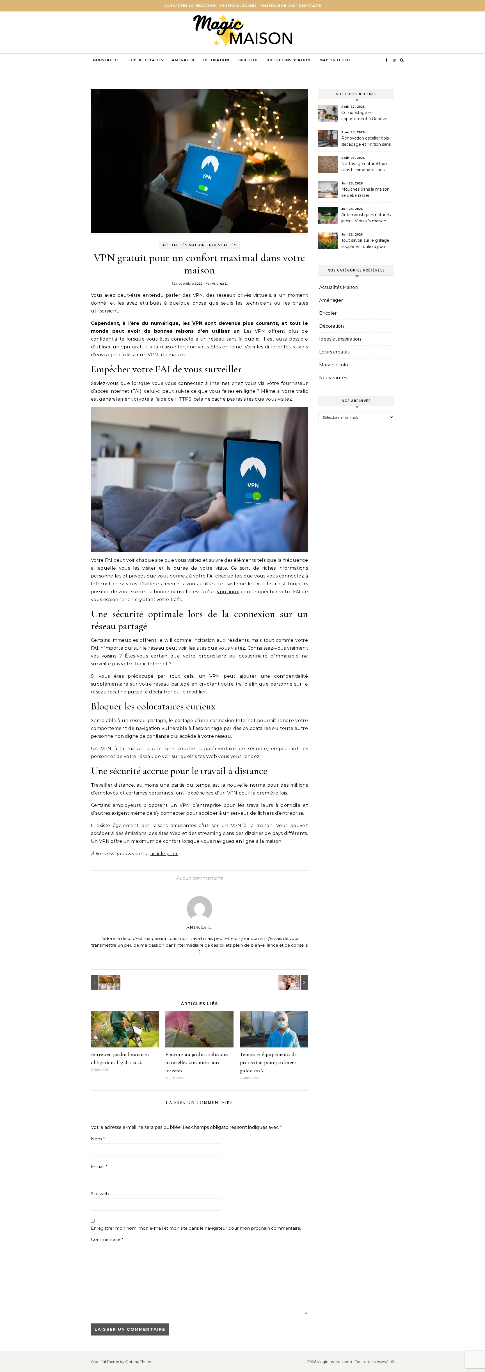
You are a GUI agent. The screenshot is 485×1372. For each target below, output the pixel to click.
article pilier (164, 853)
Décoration (216, 59)
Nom (98, 1139)
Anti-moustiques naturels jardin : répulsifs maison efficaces (366, 218)
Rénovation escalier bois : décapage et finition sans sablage (366, 142)
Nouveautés (106, 59)
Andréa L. (220, 283)
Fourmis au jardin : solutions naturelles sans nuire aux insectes (196, 1062)
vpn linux (228, 591)
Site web (100, 1193)
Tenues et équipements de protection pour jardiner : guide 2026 (268, 1062)
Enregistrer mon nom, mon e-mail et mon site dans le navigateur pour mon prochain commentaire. (196, 1228)
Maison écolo (334, 59)
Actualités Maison (184, 245)
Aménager (183, 59)
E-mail (99, 1166)
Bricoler (248, 59)
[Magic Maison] (242, 31)
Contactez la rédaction (190, 6)
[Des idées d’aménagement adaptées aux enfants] (295, 982)
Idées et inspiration (288, 59)
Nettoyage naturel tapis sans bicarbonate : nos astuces (364, 167)
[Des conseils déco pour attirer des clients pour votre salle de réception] (103, 982)
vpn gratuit (134, 347)
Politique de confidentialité (290, 6)
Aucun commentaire (199, 878)
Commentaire (107, 1239)
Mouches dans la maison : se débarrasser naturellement (366, 193)
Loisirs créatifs (146, 59)
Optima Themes (139, 1361)
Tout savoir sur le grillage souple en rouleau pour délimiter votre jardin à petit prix (365, 244)
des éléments (240, 560)
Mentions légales (238, 6)
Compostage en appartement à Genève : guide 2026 (365, 116)
